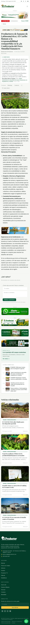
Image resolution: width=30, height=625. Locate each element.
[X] (26, 1)
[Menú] (27, 6)
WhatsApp (10, 85)
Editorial (3, 575)
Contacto (3, 592)
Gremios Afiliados (5, 587)
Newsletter (3, 594)
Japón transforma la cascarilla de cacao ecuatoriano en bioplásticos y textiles (14, 80)
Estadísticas (4, 577)
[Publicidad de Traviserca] (15, 332)
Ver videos (6, 358)
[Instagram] (23, 1)
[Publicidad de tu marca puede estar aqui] (15, 322)
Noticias (3, 563)
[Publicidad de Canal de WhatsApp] (15, 311)
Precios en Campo (5, 565)
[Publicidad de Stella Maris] (15, 230)
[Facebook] (21, 1)
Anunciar (3, 589)
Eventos (3, 570)
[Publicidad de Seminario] (15, 30)
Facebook (17, 85)
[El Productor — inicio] (8, 6)
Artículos (3, 568)
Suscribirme (15, 607)
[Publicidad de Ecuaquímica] (15, 343)
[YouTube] (28, 1)
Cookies (13, 622)
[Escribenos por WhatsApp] (26, 621)
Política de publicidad (5, 622)
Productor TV (4, 573)
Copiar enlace (6, 88)
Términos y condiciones (17, 621)
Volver (4, 24)
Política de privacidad (5, 621)
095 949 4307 (6, 556)
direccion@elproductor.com (9, 554)
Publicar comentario (9, 299)
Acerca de (3, 584)
